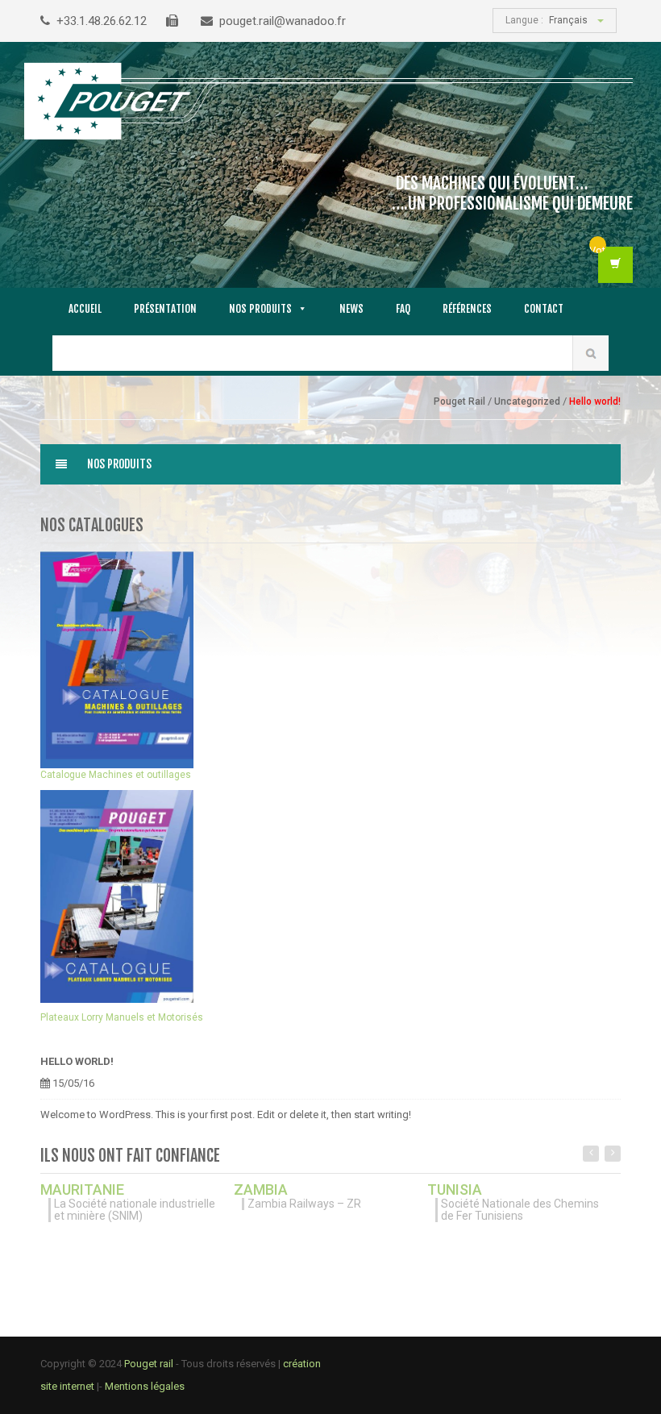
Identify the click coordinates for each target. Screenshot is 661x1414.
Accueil (85, 308)
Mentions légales (145, 1386)
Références (467, 308)
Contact (543, 308)
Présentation (165, 308)
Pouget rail (148, 1364)
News (351, 308)
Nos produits (260, 308)
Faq (403, 308)
